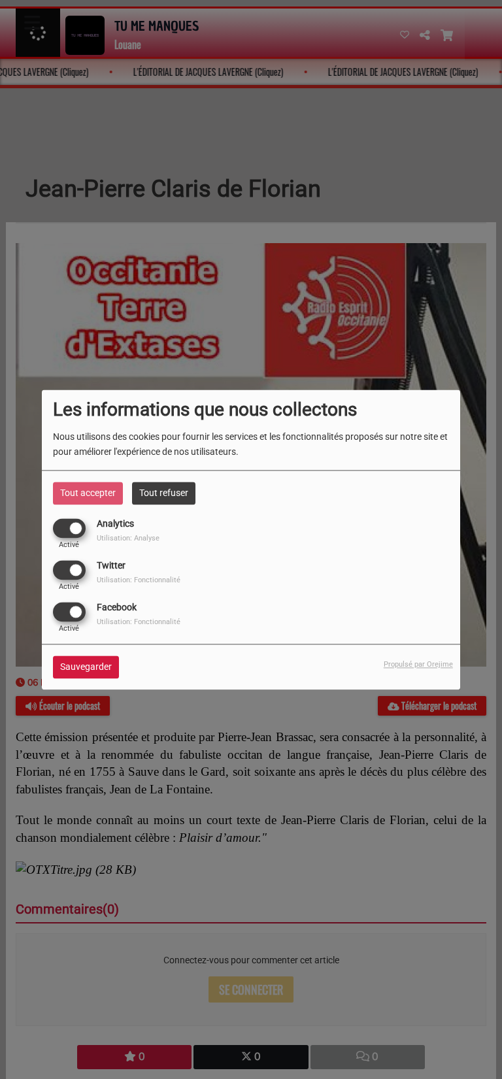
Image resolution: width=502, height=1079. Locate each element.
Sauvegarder (86, 666)
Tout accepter (88, 493)
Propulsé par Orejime (418, 664)
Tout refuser (163, 493)
